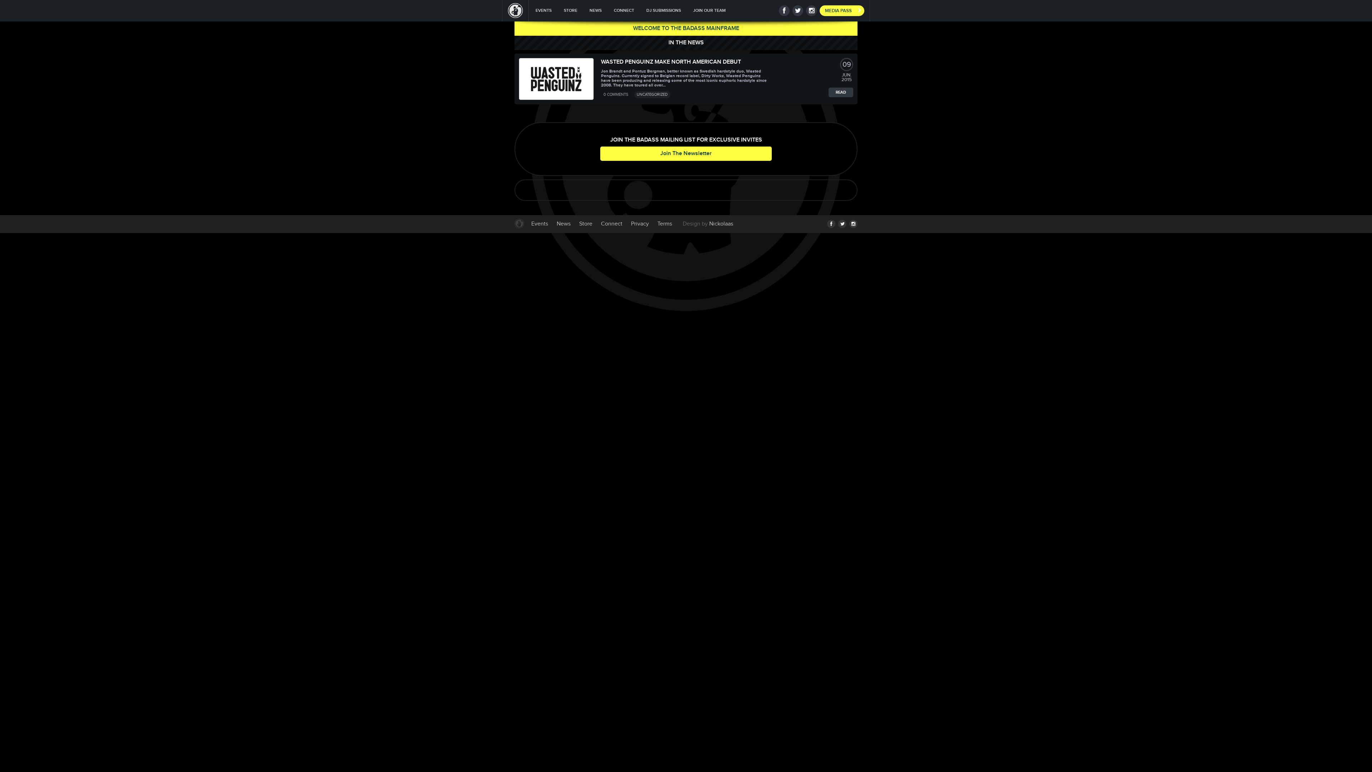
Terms (664, 224)
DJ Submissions (663, 10)
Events (544, 10)
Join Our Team (709, 10)
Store (570, 10)
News (596, 10)
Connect (624, 10)
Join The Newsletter (686, 153)
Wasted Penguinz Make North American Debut (671, 62)
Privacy (640, 224)
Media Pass (838, 11)
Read (841, 92)
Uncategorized (652, 94)
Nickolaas (721, 224)
